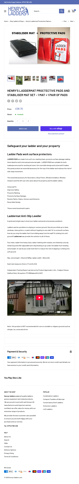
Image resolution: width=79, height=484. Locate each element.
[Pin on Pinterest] (12, 100)
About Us (7, 437)
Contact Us (8, 447)
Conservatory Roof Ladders (53, 402)
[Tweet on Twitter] (16, 100)
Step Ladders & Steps (17, 21)
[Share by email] (20, 100)
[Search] (61, 11)
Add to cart (23, 129)
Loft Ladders (47, 409)
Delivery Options (10, 450)
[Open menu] (5, 11)
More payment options (56, 133)
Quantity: (10, 121)
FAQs (6, 443)
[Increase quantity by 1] (28, 121)
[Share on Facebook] (8, 100)
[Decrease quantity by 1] (17, 121)
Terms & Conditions (11, 456)
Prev (65, 21)
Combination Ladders (51, 396)
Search (6, 440)
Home (6, 21)
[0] (73, 11)
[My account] (69, 11)
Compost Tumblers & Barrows (53, 399)
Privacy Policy (9, 453)
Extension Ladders (50, 406)
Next (71, 21)
